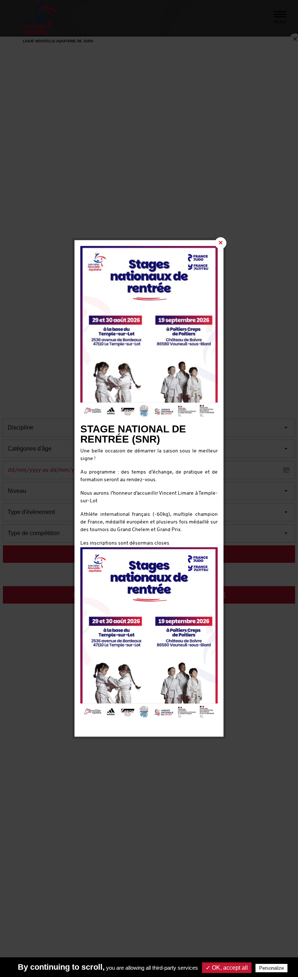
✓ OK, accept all (227, 968)
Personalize (271, 968)
